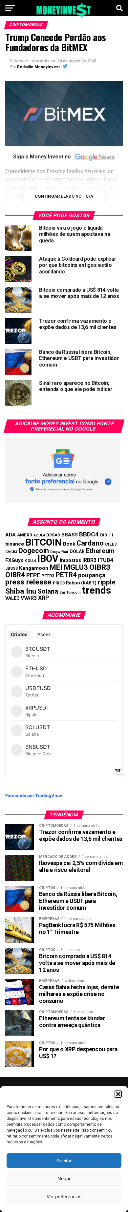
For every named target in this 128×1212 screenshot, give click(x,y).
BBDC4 (89, 534)
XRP (43, 598)
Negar (64, 1178)
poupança (91, 575)
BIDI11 (107, 534)
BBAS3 (69, 535)
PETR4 (66, 575)
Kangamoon (33, 568)
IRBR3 (89, 560)
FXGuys (14, 560)
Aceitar (64, 1160)
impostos (70, 560)
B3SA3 (53, 534)
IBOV (47, 558)
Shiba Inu (20, 591)
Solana (47, 591)
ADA (10, 535)
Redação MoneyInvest (38, 67)
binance (14, 544)
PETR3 (47, 575)
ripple (106, 582)
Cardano (90, 543)
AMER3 (24, 534)
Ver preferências (64, 1196)
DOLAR (77, 551)
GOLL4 (30, 561)
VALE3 (12, 598)
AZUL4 (39, 535)
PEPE (33, 575)
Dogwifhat (59, 552)
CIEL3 (111, 544)
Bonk (69, 544)
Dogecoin (33, 551)
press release (28, 582)
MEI (56, 567)
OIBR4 (15, 575)
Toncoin (73, 592)
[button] (118, 1094)
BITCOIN (43, 542)
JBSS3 (11, 568)
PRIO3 (59, 583)
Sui (62, 592)
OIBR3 (99, 567)
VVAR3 (29, 598)
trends (96, 590)
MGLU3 (76, 567)
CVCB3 (11, 552)
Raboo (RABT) (81, 582)
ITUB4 (105, 560)
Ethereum (100, 551)
